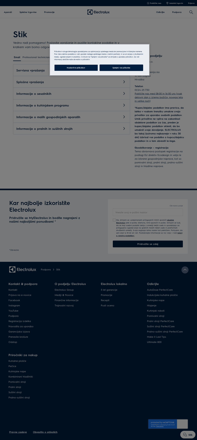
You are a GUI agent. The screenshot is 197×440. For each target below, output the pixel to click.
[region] (100, 60)
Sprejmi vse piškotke (121, 68)
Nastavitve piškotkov (76, 68)
